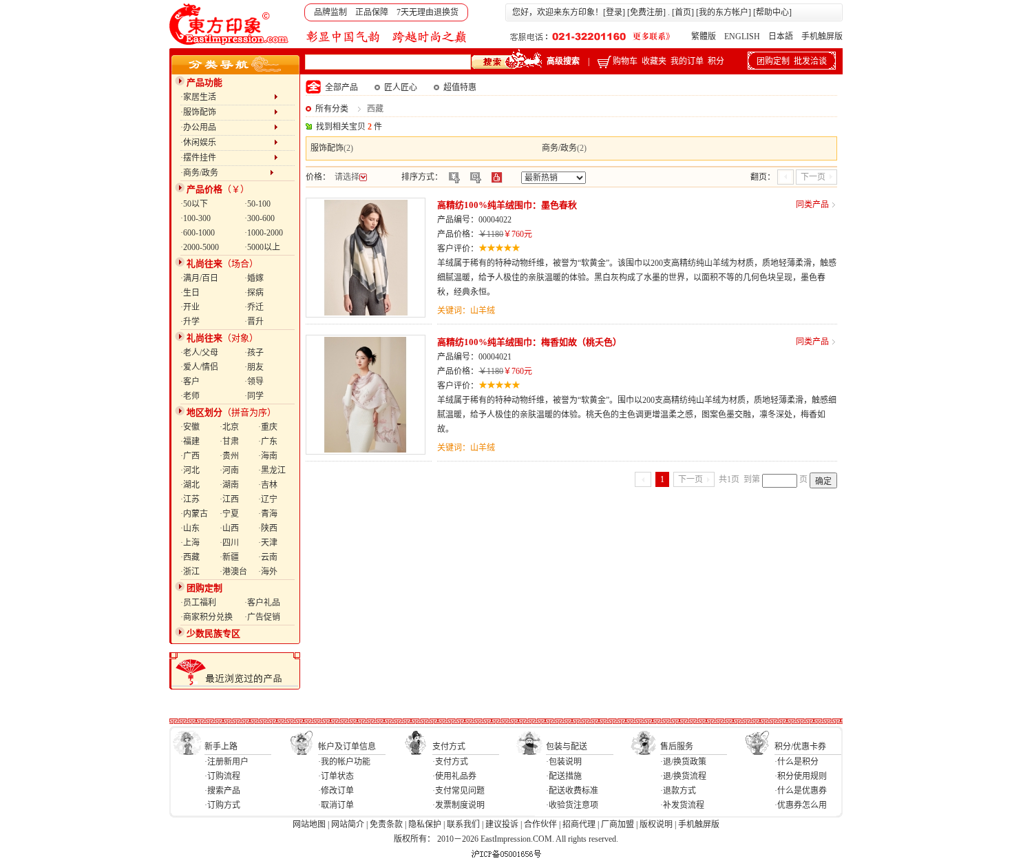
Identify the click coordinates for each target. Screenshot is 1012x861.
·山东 (190, 528)
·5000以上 (262, 247)
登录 (614, 12)
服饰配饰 (327, 148)
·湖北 (190, 485)
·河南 (229, 470)
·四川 (229, 543)
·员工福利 (198, 603)
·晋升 (254, 321)
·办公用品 (227, 127)
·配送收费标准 (572, 791)
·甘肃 (229, 441)
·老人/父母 (199, 352)
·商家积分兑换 (206, 617)
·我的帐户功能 (344, 762)
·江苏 (190, 499)
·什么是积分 (796, 762)
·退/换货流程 (683, 776)
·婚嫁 (254, 278)
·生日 (190, 293)
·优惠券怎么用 (800, 805)
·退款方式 (678, 791)
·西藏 (190, 557)
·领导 (254, 381)
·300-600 (259, 218)
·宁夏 (229, 514)
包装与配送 (566, 746)
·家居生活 (227, 97)
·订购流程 (222, 776)
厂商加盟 (617, 824)
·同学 (254, 396)
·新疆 (229, 557)
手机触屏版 (822, 36)
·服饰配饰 (227, 112)
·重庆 (267, 427)
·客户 (190, 381)
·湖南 (229, 485)
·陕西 (267, 528)
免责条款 (386, 824)
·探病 (254, 293)
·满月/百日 (199, 278)
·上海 (190, 543)
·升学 (190, 321)
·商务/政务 (225, 173)
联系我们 (463, 824)
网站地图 (309, 824)
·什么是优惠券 (800, 791)
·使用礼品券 (454, 776)
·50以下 (194, 204)
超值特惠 (459, 87)
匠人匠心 (400, 87)
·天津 (267, 543)
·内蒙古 (194, 514)
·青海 (267, 514)
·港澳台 (233, 572)
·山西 (229, 528)
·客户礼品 (262, 603)
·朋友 (254, 367)
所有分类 (331, 109)
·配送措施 (564, 776)
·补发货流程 (682, 805)
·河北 (190, 470)
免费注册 (646, 12)
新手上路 (221, 746)
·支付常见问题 (458, 791)
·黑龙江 (272, 470)
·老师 (190, 396)
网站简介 (347, 824)
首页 (683, 12)
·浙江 (190, 572)
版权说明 (656, 824)
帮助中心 (772, 12)
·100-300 (195, 218)
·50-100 (257, 204)
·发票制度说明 (458, 805)
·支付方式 (450, 762)
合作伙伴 (540, 824)
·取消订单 (336, 805)
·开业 (190, 307)
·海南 (267, 456)
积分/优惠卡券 (800, 746)
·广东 (267, 441)
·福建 (190, 441)
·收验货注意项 (572, 805)
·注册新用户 (226, 762)
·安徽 (190, 427)
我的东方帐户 (723, 12)
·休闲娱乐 (227, 142)
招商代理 (578, 824)
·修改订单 (336, 791)
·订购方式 (222, 805)
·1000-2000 (263, 233)
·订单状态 (336, 776)
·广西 (190, 456)
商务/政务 (559, 148)
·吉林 (267, 485)
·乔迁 (254, 307)
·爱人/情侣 (199, 367)
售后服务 (676, 746)
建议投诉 (501, 824)
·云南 (267, 557)
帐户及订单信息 (347, 746)
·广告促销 (262, 617)
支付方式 (448, 746)
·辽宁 (267, 499)
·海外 (267, 572)
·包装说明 (564, 762)
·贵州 (229, 456)
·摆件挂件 (227, 158)
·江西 (229, 499)
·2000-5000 (199, 247)
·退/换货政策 (683, 762)
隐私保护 (424, 824)
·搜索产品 (222, 791)
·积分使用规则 (800, 776)
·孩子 (254, 352)
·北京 (229, 427)
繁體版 (703, 36)
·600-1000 (197, 233)
